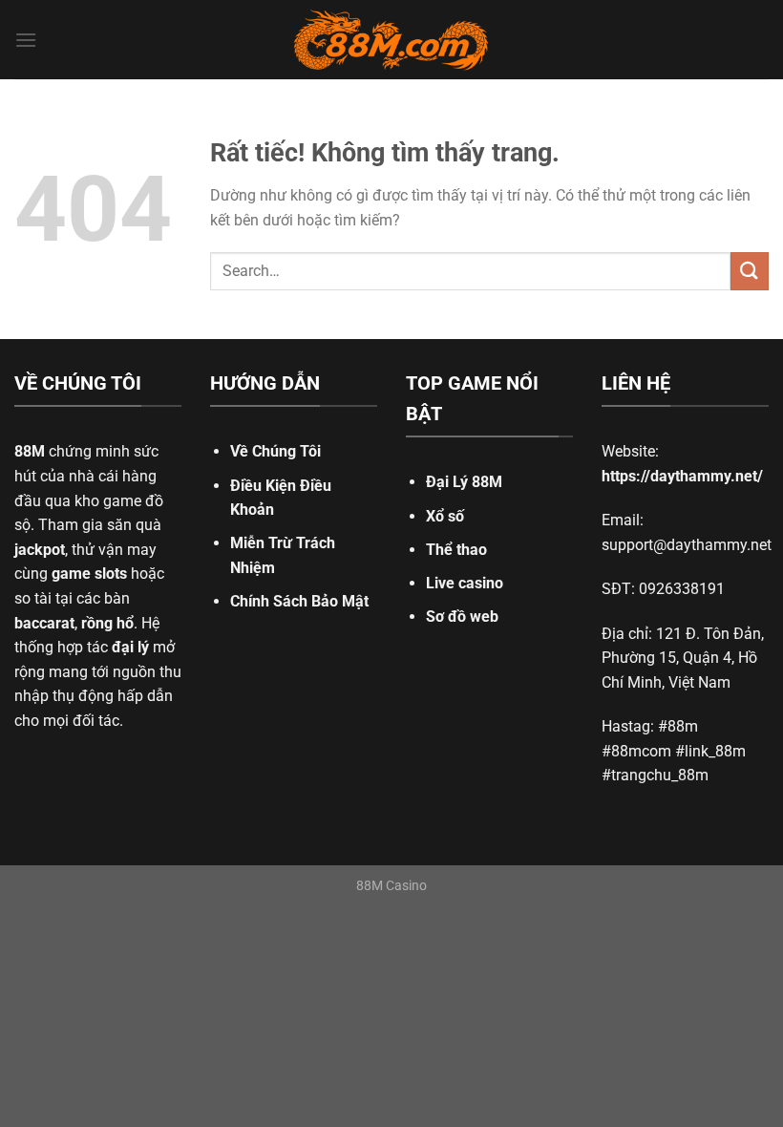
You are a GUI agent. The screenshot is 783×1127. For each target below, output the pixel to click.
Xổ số (445, 516)
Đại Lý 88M (464, 482)
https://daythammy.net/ (682, 476)
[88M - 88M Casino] (391, 40)
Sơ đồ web (462, 616)
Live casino (464, 583)
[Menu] (25, 39)
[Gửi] (749, 270)
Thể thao (456, 550)
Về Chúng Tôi (275, 451)
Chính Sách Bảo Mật (299, 601)
